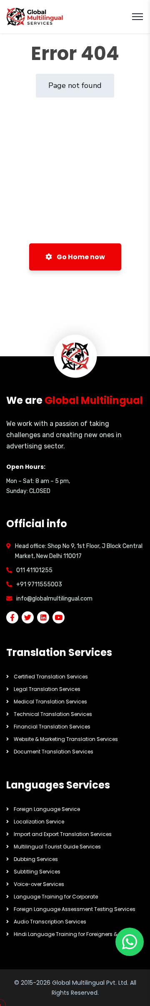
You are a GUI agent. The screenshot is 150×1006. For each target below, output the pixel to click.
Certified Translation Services (51, 676)
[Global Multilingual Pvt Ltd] (35, 17)
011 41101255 (34, 570)
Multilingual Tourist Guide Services (57, 846)
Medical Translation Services (50, 701)
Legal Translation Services (47, 689)
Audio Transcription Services (50, 921)
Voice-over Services (39, 884)
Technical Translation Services (53, 714)
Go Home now (80, 257)
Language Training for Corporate (56, 896)
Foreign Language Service (47, 809)
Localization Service (39, 821)
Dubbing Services (36, 859)
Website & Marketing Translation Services (66, 739)
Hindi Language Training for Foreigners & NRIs (72, 934)
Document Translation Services (53, 751)
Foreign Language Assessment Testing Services (74, 909)
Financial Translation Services (52, 726)
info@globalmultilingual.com (54, 598)
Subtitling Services (37, 871)
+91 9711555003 (39, 584)
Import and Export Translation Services (63, 834)
